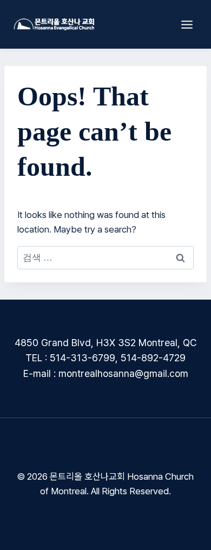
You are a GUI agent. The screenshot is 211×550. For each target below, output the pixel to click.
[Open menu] (186, 24)
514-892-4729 (153, 357)
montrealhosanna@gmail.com (123, 373)
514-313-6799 (82, 357)
